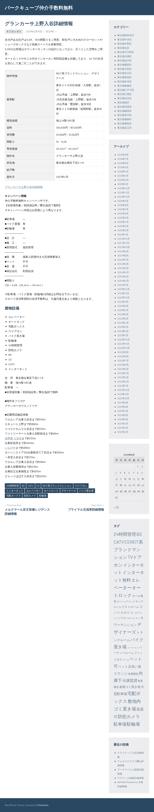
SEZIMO (50, 31)
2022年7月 (123, 360)
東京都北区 (123, 47)
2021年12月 (123, 389)
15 (138, 478)
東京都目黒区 (124, 106)
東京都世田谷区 (125, 35)
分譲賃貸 (129, 680)
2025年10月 (123, 196)
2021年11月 (123, 394)
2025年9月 (123, 200)
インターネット (14, 490)
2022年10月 (123, 347)
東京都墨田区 (124, 64)
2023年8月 (123, 305)
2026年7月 (123, 158)
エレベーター (33, 490)
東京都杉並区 (124, 81)
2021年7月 (122, 410)
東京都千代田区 (125, 52)
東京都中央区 (124, 39)
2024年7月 (123, 259)
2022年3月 (123, 377)
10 (116, 478)
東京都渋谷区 (124, 98)
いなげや (10, 447)
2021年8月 (122, 406)
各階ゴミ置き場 (129, 687)
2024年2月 (123, 280)
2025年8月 (123, 205)
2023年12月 (123, 289)
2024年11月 (123, 242)
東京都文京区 (124, 73)
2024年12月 (123, 238)
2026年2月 (123, 179)
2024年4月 (123, 272)
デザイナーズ (69, 490)
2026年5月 (123, 167)
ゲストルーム (130, 606)
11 (121, 478)
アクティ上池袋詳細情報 (130, 777)
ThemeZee (42, 805)
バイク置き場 (86, 490)
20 (129, 485)
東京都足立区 (124, 127)
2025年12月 (123, 188)
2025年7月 (123, 209)
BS (23, 485)
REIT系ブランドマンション (57, 485)
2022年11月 (123, 343)
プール (126, 659)
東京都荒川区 (124, 115)
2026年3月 (123, 175)
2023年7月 (123, 310)
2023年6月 (123, 314)
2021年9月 (122, 402)
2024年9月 (123, 251)
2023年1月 (122, 335)
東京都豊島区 (124, 123)
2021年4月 (122, 423)
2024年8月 (123, 255)
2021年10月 (123, 398)
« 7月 (116, 507)
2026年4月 (123, 171)
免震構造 (133, 673)
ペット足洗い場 (129, 666)
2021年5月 (122, 419)
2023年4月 (123, 322)
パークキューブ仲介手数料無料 (39, 7)
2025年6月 (123, 213)
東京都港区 (123, 102)
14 (134, 478)
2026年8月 (123, 154)
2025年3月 (123, 226)
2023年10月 (123, 297)
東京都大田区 (124, 68)
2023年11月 (123, 293)
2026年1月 (122, 184)
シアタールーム (126, 618)
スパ (138, 618)
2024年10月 (123, 247)
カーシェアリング (126, 601)
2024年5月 (123, 268)
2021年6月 (122, 415)
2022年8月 (123, 356)
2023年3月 (123, 326)
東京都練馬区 (124, 110)
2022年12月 (123, 339)
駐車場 (120, 723)
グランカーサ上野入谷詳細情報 (24, 187)
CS (38, 485)
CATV (30, 485)
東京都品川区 (124, 60)
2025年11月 (123, 192)
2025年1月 (122, 234)
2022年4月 (123, 373)
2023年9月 (123, 301)
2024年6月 (123, 263)
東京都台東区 (14, 31)
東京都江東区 (124, 94)
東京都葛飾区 (124, 119)
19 (125, 485)
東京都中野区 (124, 43)
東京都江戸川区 (125, 89)
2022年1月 (122, 385)
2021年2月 (122, 431)
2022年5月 (123, 368)
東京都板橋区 (124, 85)
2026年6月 (123, 163)
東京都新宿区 (124, 77)
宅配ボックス (13, 495)
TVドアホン (81, 485)
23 (143, 485)
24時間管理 (12, 485)
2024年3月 (123, 276)
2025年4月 (123, 221)
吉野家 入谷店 (13, 438)
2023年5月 (123, 318)
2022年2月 (123, 381)
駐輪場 (42, 495)
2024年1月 (122, 284)
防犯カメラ (30, 495)
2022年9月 (123, 352)
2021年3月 (122, 427)
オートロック (51, 490)
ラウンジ (121, 673)
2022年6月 (123, 364)
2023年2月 (123, 331)
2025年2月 (123, 230)
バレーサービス (133, 648)
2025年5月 (123, 217)
